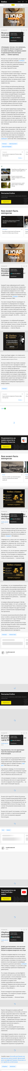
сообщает (22, 60)
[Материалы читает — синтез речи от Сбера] (22, 30)
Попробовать (13, 40)
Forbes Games (8, 5)
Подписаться (6, 201)
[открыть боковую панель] (23, 2)
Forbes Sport (4, 229)
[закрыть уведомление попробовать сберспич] (22, 34)
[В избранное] (26, 30)
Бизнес (3, 474)
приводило (4, 138)
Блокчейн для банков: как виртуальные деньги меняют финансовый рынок (13, 1058)
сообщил (15, 296)
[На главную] (4, 1)
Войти (19, 1)
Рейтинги (18, 5)
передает (8, 536)
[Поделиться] (24, 30)
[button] (26, 2)
